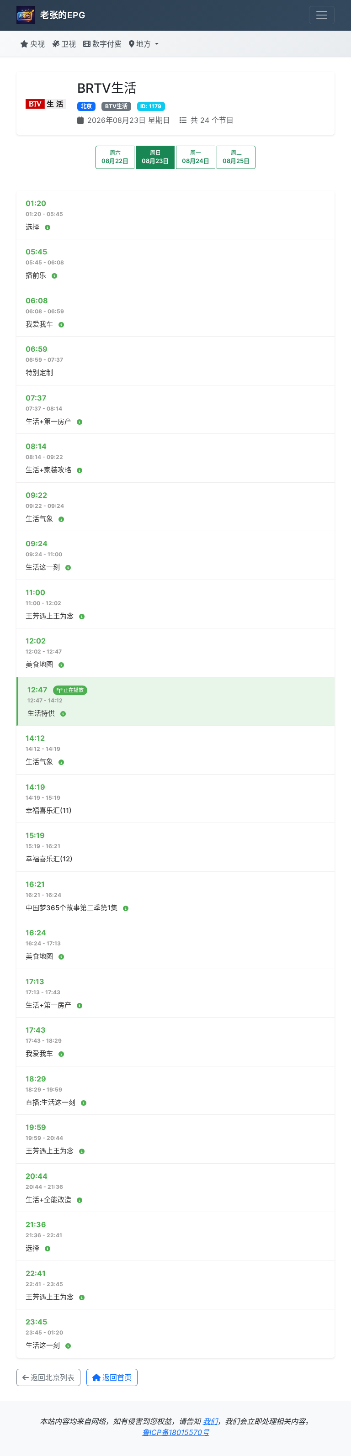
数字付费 (107, 43)
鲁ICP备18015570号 (175, 1432)
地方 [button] (144, 43)
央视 (37, 43)
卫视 (68, 43)
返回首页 (117, 1377)
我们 (210, 1421)
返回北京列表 (52, 1377)
